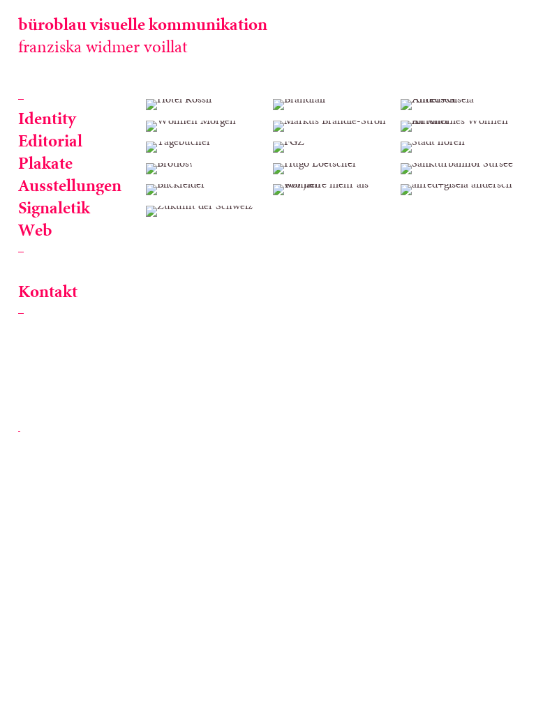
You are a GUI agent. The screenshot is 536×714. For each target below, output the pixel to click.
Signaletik (54, 209)
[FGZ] (331, 147)
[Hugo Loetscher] (331, 168)
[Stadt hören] (459, 147)
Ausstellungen (69, 186)
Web (35, 231)
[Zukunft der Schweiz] (204, 211)
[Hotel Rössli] (204, 104)
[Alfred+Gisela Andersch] (459, 104)
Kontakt (47, 292)
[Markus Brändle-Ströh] (331, 126)
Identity (47, 119)
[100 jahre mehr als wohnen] (331, 189)
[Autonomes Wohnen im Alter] (459, 126)
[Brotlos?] (204, 168)
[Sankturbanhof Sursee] (459, 168)
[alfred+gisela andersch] (459, 189)
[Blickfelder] (204, 189)
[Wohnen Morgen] (204, 126)
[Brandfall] (331, 104)
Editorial (50, 142)
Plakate (45, 164)
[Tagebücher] (204, 147)
